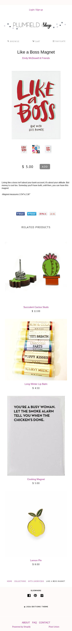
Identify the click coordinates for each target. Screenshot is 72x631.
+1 (54, 214)
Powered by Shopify (21, 627)
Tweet (32, 214)
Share (21, 214)
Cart (36, 41)
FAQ (34, 622)
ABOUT (26, 622)
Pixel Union (54, 627)
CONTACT (44, 622)
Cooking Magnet (36, 479)
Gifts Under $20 (36, 581)
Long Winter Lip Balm (36, 384)
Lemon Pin (36, 560)
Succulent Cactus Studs (36, 307)
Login (31, 10)
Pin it (44, 214)
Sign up (39, 10)
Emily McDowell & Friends (36, 58)
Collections (20, 581)
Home (9, 581)
